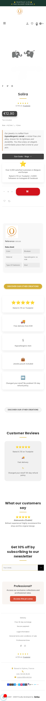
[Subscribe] (41, 565)
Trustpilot (26, 106)
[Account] (27, 23)
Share (4, 86)
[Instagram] (25, 643)
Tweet (8, 86)
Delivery (23, 615)
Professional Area (23, 637)
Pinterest (13, 86)
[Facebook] (21, 643)
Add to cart (28, 191)
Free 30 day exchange (23, 619)
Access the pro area (23, 596)
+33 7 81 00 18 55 (23, 671)
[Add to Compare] (9, 201)
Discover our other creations (23, 286)
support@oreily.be (24, 674)
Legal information (23, 629)
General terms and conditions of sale (23, 633)
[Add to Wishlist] (4, 201)
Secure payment (23, 623)
